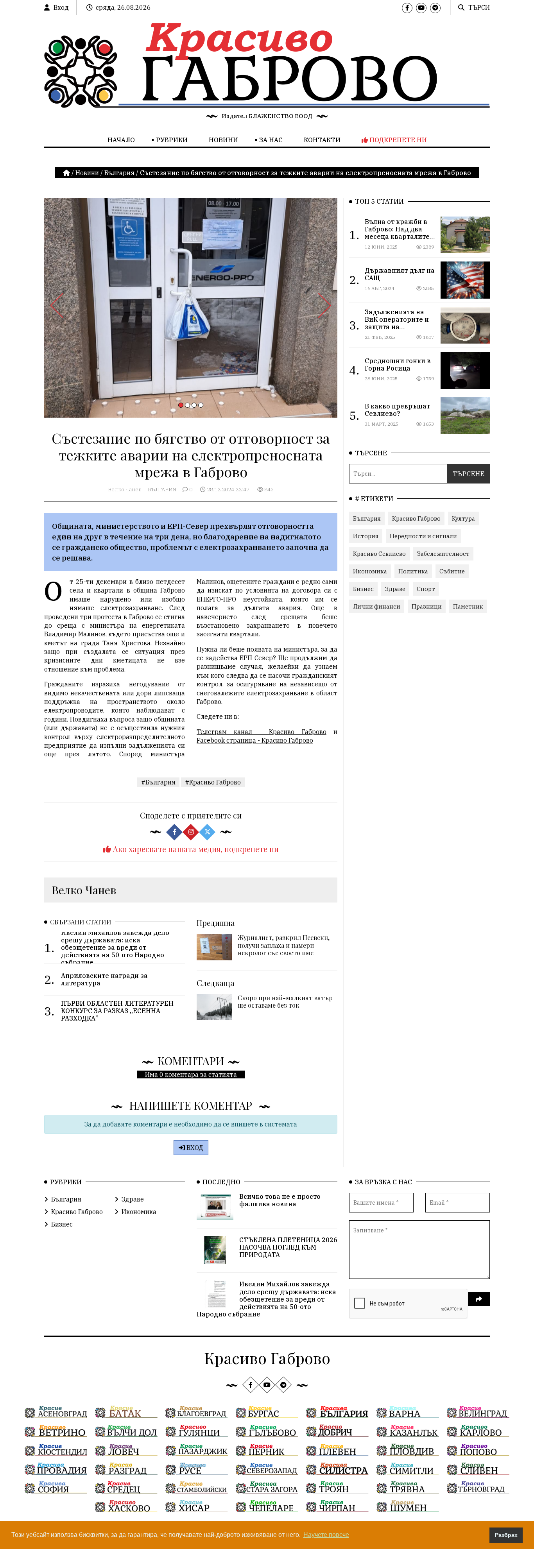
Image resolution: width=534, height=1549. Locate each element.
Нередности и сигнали (423, 536)
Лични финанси (376, 606)
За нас (271, 140)
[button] (180, 405)
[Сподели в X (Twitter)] (207, 832)
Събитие (452, 571)
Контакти (322, 140)
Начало (121, 140)
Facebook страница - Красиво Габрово (255, 740)
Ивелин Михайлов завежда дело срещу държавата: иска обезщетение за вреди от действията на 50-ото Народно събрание (266, 1299)
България (119, 173)
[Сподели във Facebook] (174, 832)
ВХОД (194, 1147)
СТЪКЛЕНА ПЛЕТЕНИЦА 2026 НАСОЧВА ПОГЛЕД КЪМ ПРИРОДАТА (288, 1247)
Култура (463, 518)
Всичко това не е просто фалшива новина (280, 1200)
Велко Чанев (125, 489)
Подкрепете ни (397, 140)
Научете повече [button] (326, 1534)
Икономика (370, 571)
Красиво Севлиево (379, 553)
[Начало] (67, 173)
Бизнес (363, 589)
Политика (413, 571)
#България (158, 782)
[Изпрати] (479, 1299)
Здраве (395, 589)
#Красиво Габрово (213, 782)
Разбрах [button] (506, 1535)
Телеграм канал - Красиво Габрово (261, 732)
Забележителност (443, 553)
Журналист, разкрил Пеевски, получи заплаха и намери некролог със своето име (284, 944)
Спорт (426, 589)
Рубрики (172, 140)
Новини (223, 140)
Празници (427, 606)
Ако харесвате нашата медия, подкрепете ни (195, 848)
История (365, 536)
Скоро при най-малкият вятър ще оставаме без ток (285, 1001)
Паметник (468, 606)
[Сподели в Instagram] (191, 832)
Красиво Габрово (416, 518)
